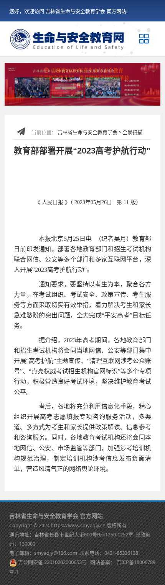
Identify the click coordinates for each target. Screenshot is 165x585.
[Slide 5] (77, 95)
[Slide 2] (44, 95)
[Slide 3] (55, 95)
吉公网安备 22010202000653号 (52, 562)
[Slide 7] (98, 95)
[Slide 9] (120, 95)
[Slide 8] (110, 95)
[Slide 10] (131, 95)
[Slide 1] (33, 95)
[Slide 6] (88, 95)
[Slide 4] (66, 95)
